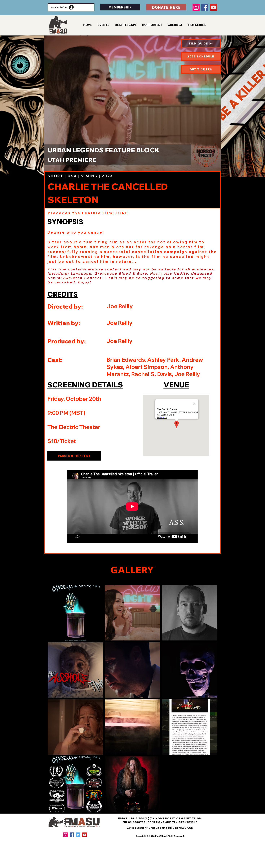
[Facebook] (204, 7)
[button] (196, 24)
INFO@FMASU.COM (180, 827)
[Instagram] (196, 7)
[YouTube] (213, 7)
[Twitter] (78, 834)
